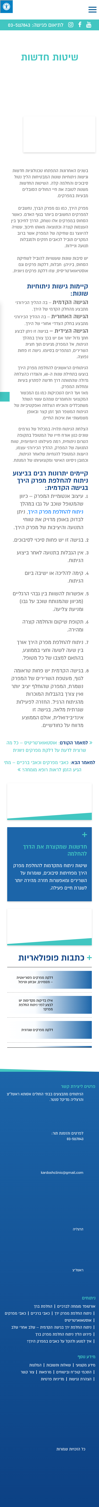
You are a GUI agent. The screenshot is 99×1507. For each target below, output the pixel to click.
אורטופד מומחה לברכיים (76, 1306)
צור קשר (27, 1372)
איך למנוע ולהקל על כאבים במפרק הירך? (59, 1341)
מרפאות (45, 1372)
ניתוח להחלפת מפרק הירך (55, 512)
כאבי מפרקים (15, 1313)
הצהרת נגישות (80, 1379)
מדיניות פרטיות (52, 1379)
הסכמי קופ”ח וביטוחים (74, 1372)
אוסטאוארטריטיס (78, 1320)
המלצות (35, 1365)
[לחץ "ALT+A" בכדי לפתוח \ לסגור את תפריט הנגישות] (6, 6)
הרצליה (78, 1229)
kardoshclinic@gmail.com (62, 1172)
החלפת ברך (43, 1306)
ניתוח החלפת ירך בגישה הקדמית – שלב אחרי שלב (51, 1327)
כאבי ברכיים (40, 1313)
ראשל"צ (77, 1270)
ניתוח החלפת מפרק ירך (73, 1313)
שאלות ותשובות (58, 1365)
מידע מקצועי (85, 1365)
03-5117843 (19, 25)
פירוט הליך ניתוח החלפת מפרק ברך (63, 1334)
